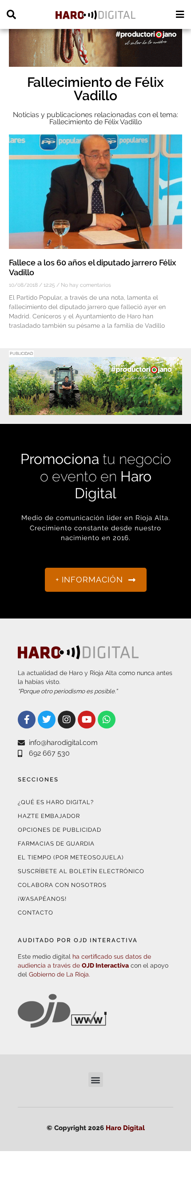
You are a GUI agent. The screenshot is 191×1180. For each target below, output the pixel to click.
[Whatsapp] (106, 719)
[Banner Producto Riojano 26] (95, 409)
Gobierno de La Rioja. (59, 974)
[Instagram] (67, 719)
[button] (95, 1079)
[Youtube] (87, 719)
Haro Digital (125, 1128)
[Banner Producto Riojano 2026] (95, 61)
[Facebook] (27, 719)
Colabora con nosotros (62, 885)
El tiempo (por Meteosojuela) (70, 857)
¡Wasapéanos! (42, 898)
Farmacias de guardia (56, 843)
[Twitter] (47, 719)
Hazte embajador (49, 816)
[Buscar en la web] (11, 14)
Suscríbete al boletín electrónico (81, 871)
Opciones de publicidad (59, 829)
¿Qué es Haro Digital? (56, 802)
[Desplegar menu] (179, 14)
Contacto (35, 912)
